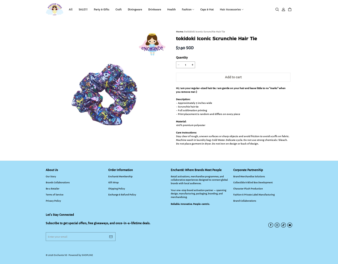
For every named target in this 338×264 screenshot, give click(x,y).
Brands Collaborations (58, 182)
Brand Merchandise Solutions (249, 176)
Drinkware (154, 9)
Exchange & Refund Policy (122, 194)
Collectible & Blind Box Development (253, 182)
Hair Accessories (230, 9)
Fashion (187, 9)
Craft (118, 9)
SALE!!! (83, 9)
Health (171, 9)
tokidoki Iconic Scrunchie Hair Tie (205, 31)
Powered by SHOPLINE (80, 255)
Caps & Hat (207, 9)
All (71, 9)
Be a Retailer (52, 188)
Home (179, 31)
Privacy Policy (53, 200)
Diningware (135, 9)
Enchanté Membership (120, 176)
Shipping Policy (116, 188)
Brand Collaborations (244, 200)
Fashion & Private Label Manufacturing (254, 194)
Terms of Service (54, 194)
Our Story (51, 176)
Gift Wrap (113, 182)
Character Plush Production (248, 188)
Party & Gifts (101, 9)
